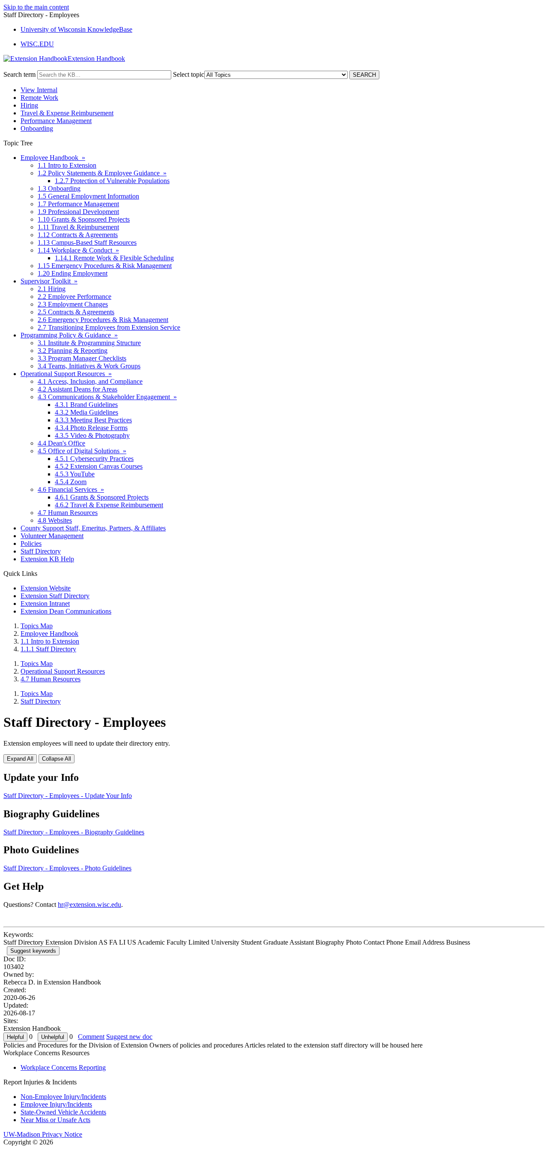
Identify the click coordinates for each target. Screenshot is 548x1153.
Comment (91, 1036)
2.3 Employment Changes (73, 304)
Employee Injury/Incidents (56, 1104)
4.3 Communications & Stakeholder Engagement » (107, 396)
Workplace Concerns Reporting (63, 1067)
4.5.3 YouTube (75, 474)
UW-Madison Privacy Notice (42, 1134)
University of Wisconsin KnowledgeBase (76, 29)
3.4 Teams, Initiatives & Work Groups (89, 366)
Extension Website (46, 588)
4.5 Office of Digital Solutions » (82, 451)
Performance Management (56, 120)
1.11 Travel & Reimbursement (78, 227)
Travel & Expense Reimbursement (67, 113)
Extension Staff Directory (55, 595)
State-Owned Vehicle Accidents (63, 1112)
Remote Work (39, 97)
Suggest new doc (129, 1036)
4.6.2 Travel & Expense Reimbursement (109, 505)
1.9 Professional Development (78, 211)
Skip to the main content (36, 7)
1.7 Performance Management (78, 204)
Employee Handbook (49, 633)
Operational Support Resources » (66, 373)
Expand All (20, 759)
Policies (31, 543)
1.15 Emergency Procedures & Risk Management (105, 265)
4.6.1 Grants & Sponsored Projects (102, 497)
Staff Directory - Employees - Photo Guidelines (67, 868)
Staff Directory (41, 551)
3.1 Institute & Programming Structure (89, 342)
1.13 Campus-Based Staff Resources (87, 242)
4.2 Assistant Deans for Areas (77, 389)
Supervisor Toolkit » (49, 281)
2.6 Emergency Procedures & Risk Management (103, 319)
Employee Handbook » (53, 157)
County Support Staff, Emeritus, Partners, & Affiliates (93, 528)
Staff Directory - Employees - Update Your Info (67, 795)
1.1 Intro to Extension (67, 165)
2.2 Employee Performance (74, 296)
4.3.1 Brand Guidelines (86, 404)
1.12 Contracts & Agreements (78, 234)
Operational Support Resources (63, 671)
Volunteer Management (52, 535)
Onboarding (37, 128)
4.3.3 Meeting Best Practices (93, 420)
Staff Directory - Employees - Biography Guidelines (73, 832)
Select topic (188, 74)
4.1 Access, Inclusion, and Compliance (90, 381)
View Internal (39, 89)
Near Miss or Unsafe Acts (55, 1119)
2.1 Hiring (52, 288)
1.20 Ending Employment (72, 273)
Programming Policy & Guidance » (69, 335)
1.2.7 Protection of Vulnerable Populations (112, 180)
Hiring (29, 105)
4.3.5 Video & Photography (92, 435)
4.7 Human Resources (68, 512)
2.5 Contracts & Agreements (76, 312)
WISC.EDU (37, 44)
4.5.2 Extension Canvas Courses (99, 466)
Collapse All (56, 759)
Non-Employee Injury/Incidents (63, 1096)
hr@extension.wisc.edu (89, 904)
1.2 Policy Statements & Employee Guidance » (102, 173)
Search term (19, 74)
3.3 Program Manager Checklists (82, 358)
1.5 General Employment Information (88, 196)
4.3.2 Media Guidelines (86, 412)
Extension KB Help (47, 559)
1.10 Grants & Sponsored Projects (84, 219)
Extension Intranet (45, 603)
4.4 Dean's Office (61, 443)
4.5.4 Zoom (70, 481)
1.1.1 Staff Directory (48, 649)
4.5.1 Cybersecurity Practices (94, 458)
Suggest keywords (33, 951)
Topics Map (37, 625)
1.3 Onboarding (59, 188)
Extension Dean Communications (66, 611)
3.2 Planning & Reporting (72, 350)
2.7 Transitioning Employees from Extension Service (109, 327)
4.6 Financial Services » (71, 489)
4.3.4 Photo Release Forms (91, 427)
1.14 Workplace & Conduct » (78, 250)
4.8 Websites (55, 520)
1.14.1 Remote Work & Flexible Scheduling (114, 258)
